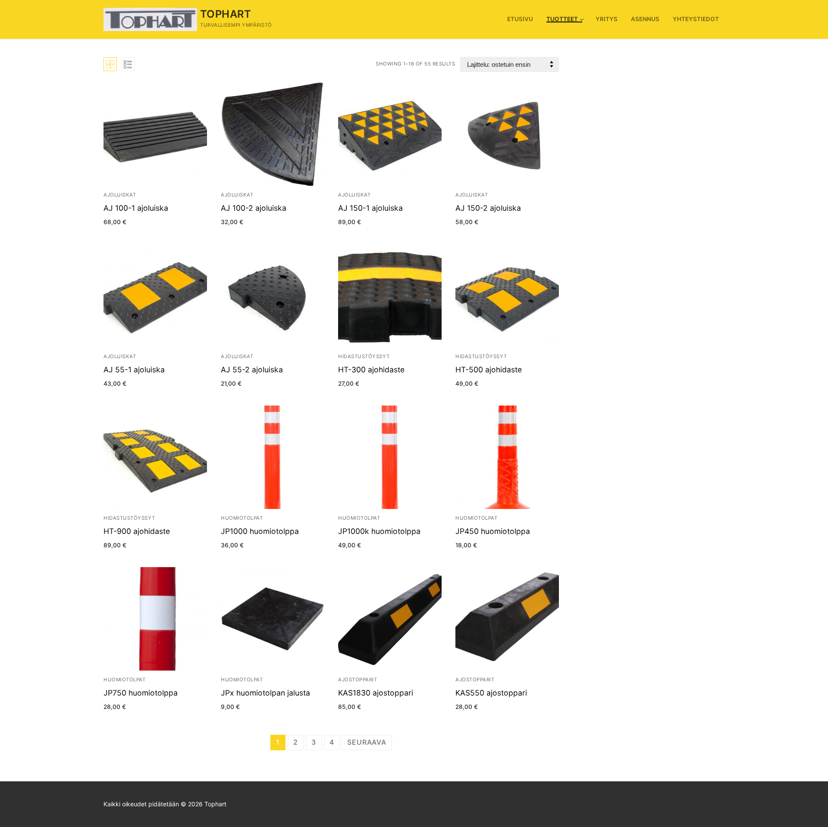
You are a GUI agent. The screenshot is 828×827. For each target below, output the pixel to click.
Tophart (225, 14)
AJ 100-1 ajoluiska (136, 207)
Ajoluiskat (120, 195)
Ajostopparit (357, 680)
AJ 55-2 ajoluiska (252, 369)
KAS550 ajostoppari (491, 692)
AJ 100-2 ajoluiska (253, 207)
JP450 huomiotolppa (492, 531)
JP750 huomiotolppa (141, 692)
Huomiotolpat (242, 518)
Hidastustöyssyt (364, 356)
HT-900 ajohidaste (137, 531)
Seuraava (366, 742)
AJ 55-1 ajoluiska (134, 369)
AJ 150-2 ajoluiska (488, 207)
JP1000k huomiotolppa (379, 531)
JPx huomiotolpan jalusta (265, 692)
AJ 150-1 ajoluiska (370, 207)
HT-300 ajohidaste (371, 369)
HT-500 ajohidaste (488, 369)
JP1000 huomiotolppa (260, 531)
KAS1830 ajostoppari (375, 692)
